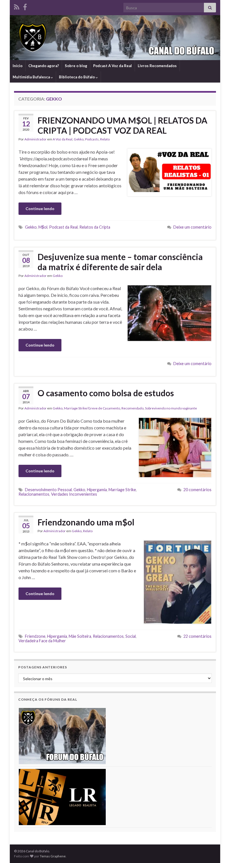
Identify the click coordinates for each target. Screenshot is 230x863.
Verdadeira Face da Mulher (42, 640)
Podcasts (92, 139)
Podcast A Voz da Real (112, 65)
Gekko (79, 139)
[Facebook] (25, 6)
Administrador (35, 139)
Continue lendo (40, 208)
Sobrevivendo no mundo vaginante (171, 408)
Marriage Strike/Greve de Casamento (92, 408)
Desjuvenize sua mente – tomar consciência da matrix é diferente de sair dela (120, 262)
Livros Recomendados (157, 65)
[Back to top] (217, 850)
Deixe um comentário (192, 227)
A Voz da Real (62, 139)
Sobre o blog (76, 65)
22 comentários (197, 636)
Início (17, 65)
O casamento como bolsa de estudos (106, 393)
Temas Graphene (53, 856)
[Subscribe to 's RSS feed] (16, 6)
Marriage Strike (122, 489)
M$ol (42, 227)
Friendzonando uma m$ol (86, 522)
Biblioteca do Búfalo (77, 77)
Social (130, 636)
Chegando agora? (43, 65)
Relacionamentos (34, 494)
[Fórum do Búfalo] (62, 735)
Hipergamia (97, 489)
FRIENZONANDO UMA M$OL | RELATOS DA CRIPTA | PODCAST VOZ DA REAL (122, 125)
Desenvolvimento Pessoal (48, 489)
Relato (105, 139)
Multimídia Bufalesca (32, 77)
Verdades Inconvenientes (74, 494)
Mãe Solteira (80, 636)
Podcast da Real (63, 227)
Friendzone (35, 636)
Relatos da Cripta (94, 227)
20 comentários (197, 489)
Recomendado (132, 408)
